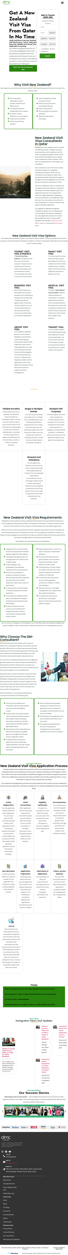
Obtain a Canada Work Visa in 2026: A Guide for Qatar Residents (8, 1053)
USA (44, 223)
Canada (53, 221)
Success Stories (8, 1215)
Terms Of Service (8, 1232)
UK (39, 223)
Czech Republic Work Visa (10, 1188)
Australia (59, 221)
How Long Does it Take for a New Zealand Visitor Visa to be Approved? (30, 994)
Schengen (59, 223)
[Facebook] (6, 1152)
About (5, 1204)
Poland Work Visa (8, 1193)
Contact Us (6, 1211)
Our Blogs (6, 1207)
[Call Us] (4, 1156)
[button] (62, 3)
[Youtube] (10, 1152)
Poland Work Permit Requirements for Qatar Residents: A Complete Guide (47, 1065)
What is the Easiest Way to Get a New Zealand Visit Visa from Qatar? (30, 989)
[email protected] (11, 1163)
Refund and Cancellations (11, 1239)
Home (5, 1200)
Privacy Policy (7, 1229)
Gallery (5, 1218)
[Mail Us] (4, 1162)
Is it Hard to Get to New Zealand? (17, 999)
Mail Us (8, 1160)
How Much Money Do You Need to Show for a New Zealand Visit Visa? (30, 1005)
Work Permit (7, 1180)
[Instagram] (2, 1152)
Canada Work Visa (9, 1184)
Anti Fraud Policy (8, 1236)
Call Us (8, 1154)
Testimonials (7, 1222)
